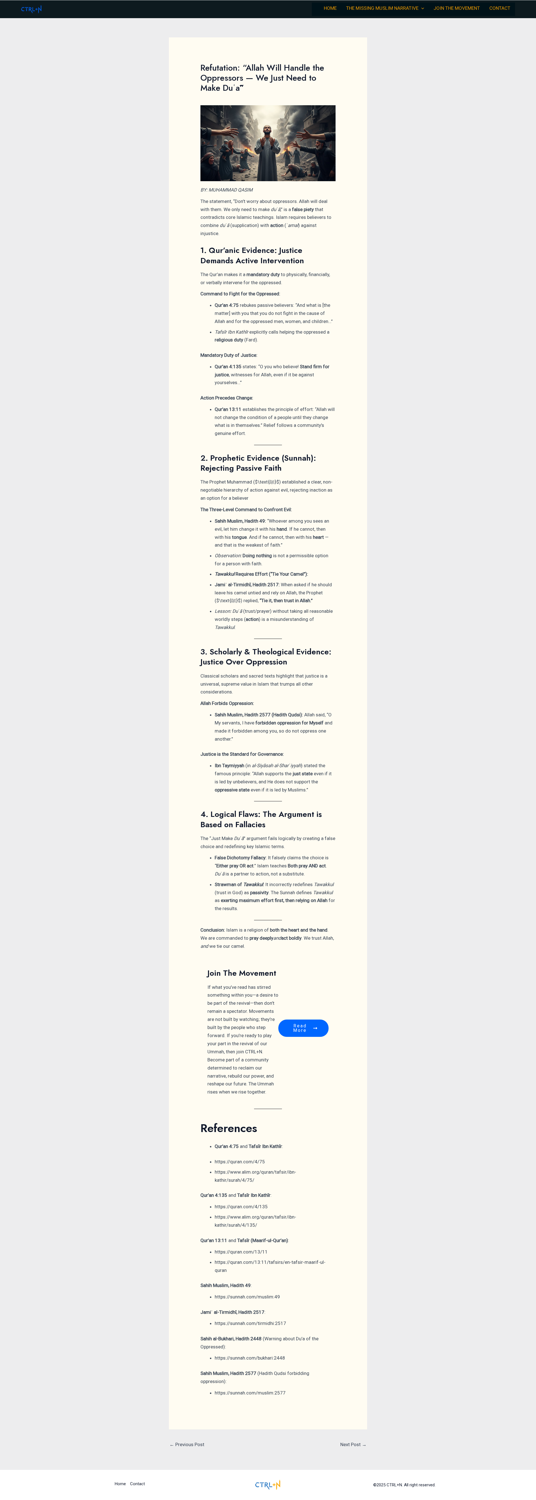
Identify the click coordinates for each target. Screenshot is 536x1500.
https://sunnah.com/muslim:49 (247, 1297)
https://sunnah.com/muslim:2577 (250, 1393)
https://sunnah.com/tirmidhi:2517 (250, 1323)
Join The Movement (457, 8)
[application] (421, 8)
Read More (300, 1028)
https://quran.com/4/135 (241, 1206)
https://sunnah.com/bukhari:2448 (250, 1358)
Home (330, 8)
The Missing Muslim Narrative (382, 8)
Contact (499, 8)
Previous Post (186, 1444)
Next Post (353, 1444)
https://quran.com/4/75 (240, 1161)
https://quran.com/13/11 (241, 1252)
